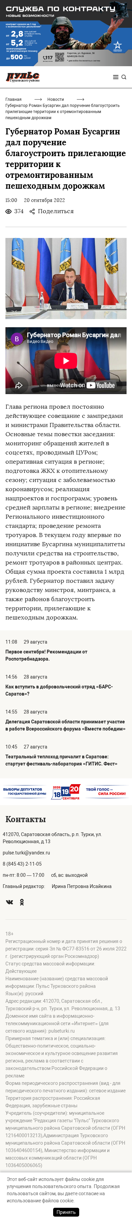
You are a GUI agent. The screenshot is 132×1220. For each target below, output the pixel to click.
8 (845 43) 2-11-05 (22, 864)
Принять (66, 1212)
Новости (55, 99)
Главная (13, 99)
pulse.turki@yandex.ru (26, 852)
